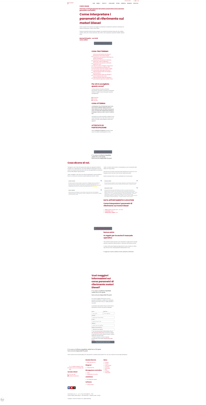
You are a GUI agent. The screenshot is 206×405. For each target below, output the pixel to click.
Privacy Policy (71, 390)
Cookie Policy (78, 390)
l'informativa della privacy (99, 332)
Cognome (105, 311)
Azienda (93, 315)
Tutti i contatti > (71, 378)
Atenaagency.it (94, 398)
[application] (100, 3)
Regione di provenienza (97, 327)
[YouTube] (135, 0)
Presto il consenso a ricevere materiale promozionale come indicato (102, 339)
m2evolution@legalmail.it (99, 394)
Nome (93, 311)
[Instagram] (137, 0)
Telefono (93, 323)
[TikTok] (138, 0)
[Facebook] (134, 0)
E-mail (93, 319)
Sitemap (83, 390)
